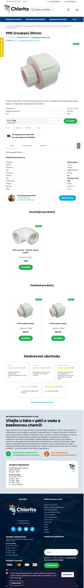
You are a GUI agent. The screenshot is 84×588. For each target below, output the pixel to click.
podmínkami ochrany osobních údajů (60, 559)
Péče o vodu (48, 522)
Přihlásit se (52, 565)
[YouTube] (26, 529)
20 (68, 176)
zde (19, 578)
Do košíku (70, 121)
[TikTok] (32, 529)
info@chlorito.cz (71, 1)
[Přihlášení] (68, 10)
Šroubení (71, 178)
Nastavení (16, 583)
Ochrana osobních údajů (52, 512)
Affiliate (46, 529)
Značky (46, 525)
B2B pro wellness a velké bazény (54, 507)
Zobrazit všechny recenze (42, 402)
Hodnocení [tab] (27, 145)
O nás (46, 527)
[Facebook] (13, 529)
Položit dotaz (67, 198)
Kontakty (46, 532)
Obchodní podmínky (50, 510)
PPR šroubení (72, 162)
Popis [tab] (12, 145)
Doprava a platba (49, 515)
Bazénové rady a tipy (13, 1)
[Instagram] (19, 529)
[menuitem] (13, 19)
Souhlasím (67, 574)
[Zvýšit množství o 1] (58, 121)
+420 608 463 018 (54, 1)
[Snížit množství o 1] (51, 121)
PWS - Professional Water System (26, 40)
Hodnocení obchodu (50, 517)
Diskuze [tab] (43, 145)
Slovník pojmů (48, 520)
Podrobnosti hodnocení (40, 37)
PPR (76, 178)
